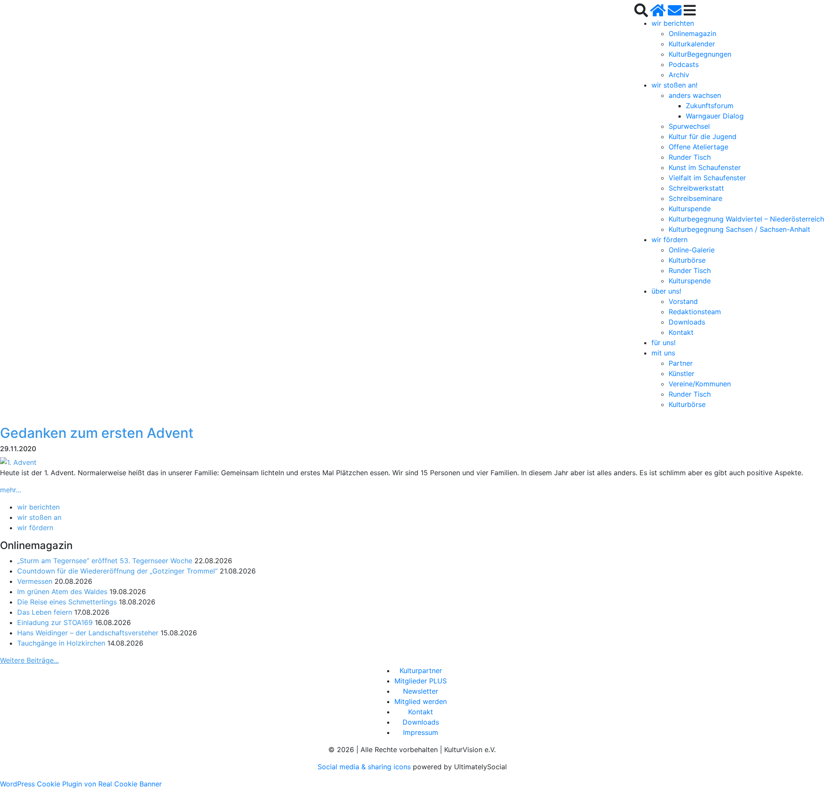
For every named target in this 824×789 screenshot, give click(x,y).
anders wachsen (695, 95)
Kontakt (681, 332)
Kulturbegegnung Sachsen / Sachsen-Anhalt (739, 229)
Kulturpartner (421, 670)
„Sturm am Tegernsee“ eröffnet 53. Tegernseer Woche (104, 560)
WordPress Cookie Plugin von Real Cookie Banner (81, 784)
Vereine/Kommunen (700, 383)
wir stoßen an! (674, 85)
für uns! (663, 342)
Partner (681, 363)
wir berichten (672, 23)
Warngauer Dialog (715, 116)
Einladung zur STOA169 (55, 622)
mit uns (663, 353)
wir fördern (669, 239)
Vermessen (34, 581)
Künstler (681, 373)
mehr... (10, 490)
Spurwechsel (689, 126)
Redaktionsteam (695, 311)
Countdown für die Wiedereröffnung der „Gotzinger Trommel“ (117, 571)
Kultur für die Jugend (702, 136)
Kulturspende (690, 208)
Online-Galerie (692, 250)
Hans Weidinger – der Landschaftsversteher (87, 632)
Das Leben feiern (44, 612)
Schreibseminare (695, 198)
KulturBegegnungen (700, 54)
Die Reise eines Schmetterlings (67, 602)
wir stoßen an (39, 517)
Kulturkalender (692, 43)
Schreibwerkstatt (696, 188)
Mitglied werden (420, 701)
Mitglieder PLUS (420, 681)
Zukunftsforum (709, 105)
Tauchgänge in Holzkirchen (61, 643)
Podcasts (684, 64)
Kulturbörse (687, 260)
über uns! (666, 291)
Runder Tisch (690, 157)
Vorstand (683, 301)
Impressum (420, 732)
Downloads (687, 322)
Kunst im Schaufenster (705, 167)
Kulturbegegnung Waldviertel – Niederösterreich (746, 219)
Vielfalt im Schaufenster (707, 177)
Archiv (679, 74)
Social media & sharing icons (365, 766)
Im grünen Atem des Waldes (62, 591)
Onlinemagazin (692, 33)
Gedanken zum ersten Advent (97, 433)
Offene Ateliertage (698, 147)
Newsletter (420, 691)
